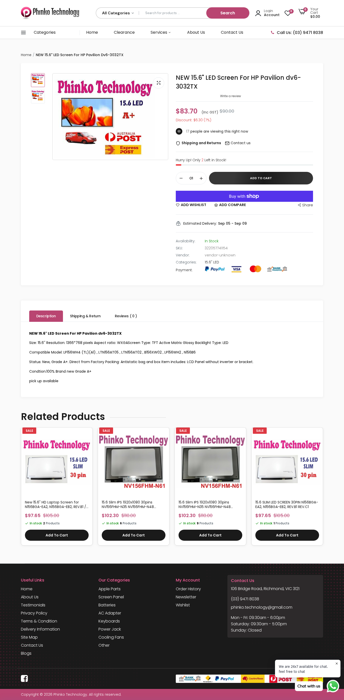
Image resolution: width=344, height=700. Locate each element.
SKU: (179, 248)
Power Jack (109, 629)
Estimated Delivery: (200, 223)
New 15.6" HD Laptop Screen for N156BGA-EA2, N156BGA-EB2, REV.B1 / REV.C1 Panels (55, 504)
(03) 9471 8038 (245, 599)
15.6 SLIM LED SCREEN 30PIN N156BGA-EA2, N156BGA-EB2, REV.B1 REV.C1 (286, 504)
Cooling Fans (111, 637)
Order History (188, 589)
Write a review (230, 96)
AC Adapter (109, 613)
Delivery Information (40, 629)
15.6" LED (212, 262)
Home (92, 32)
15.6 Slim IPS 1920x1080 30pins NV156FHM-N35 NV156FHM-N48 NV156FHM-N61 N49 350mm (128, 504)
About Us (196, 32)
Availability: (185, 241)
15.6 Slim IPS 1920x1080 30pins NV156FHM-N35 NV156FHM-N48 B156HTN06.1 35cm (205, 504)
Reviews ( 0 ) (126, 316)
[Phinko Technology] (50, 13)
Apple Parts (109, 589)
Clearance (124, 32)
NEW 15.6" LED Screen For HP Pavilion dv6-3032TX (238, 82)
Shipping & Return (85, 316)
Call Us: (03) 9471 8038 (300, 32)
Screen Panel (111, 597)
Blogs (26, 653)
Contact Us (232, 32)
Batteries (107, 605)
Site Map (29, 637)
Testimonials (33, 605)
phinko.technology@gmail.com (261, 607)
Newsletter (186, 597)
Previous (21, 489)
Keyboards (109, 621)
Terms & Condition (39, 621)
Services (159, 32)
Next (323, 489)
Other (104, 645)
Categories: (186, 262)
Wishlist (183, 605)
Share (307, 205)
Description (46, 316)
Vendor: (183, 255)
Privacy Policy (34, 613)
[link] (86, 437)
